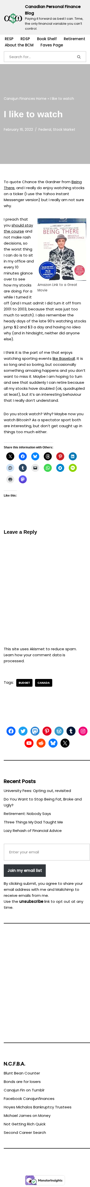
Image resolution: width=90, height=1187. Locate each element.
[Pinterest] (47, 731)
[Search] (79, 56)
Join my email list (25, 870)
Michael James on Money (27, 1115)
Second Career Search (25, 1132)
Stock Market (64, 129)
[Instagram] (83, 731)
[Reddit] (41, 743)
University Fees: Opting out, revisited (37, 790)
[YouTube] (29, 743)
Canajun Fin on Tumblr (24, 1090)
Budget (24, 683)
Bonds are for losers (22, 1081)
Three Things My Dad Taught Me (33, 822)
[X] (65, 743)
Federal (44, 129)
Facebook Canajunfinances (29, 1098)
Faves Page (51, 45)
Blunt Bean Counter (22, 1073)
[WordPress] (59, 731)
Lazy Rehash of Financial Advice (33, 830)
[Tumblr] (71, 731)
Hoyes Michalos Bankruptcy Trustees (38, 1107)
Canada (44, 683)
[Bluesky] (53, 743)
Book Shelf (47, 38)
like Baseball (63, 358)
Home (41, 98)
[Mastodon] (35, 731)
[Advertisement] (45, 985)
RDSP (25, 38)
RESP (9, 38)
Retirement (74, 38)
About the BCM (19, 45)
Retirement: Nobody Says (27, 813)
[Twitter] (23, 731)
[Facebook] (11, 731)
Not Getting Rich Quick (25, 1124)
